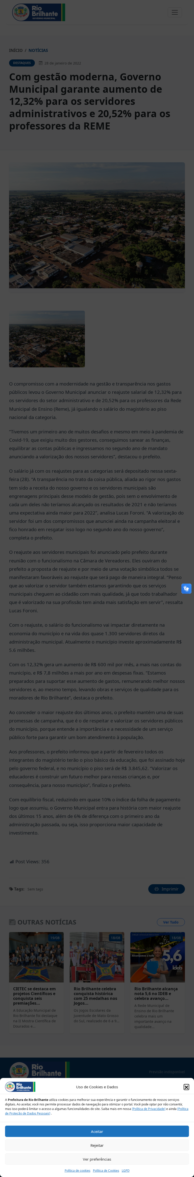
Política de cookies (77, 1170)
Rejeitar (97, 1145)
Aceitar (97, 1131)
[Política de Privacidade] (148, 1109)
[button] (186, 1086)
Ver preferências (97, 1159)
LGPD (126, 1170)
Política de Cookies (106, 1170)
